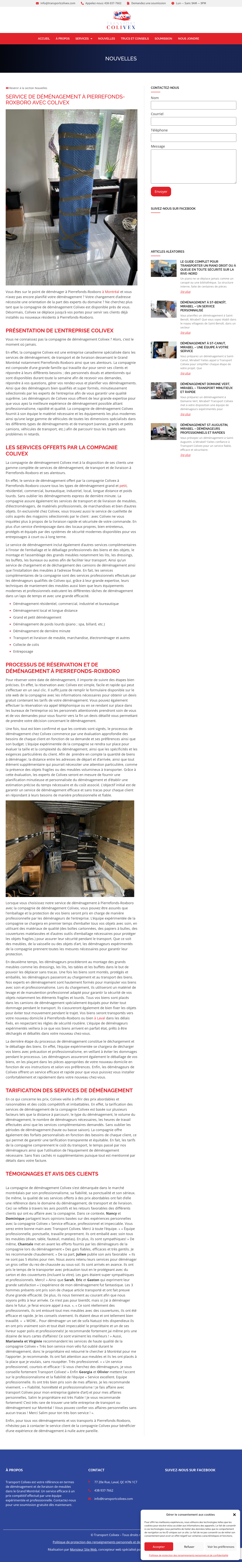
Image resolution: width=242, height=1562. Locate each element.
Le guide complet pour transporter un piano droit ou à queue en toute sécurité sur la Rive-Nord (208, 267)
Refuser (189, 1547)
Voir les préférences (221, 1547)
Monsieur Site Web (83, 1549)
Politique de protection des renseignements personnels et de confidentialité (188, 1555)
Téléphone (159, 130)
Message (158, 146)
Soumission (163, 38)
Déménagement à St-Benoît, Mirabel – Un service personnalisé (203, 306)
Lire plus (185, 291)
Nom (155, 98)
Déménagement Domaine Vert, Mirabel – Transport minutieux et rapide (206, 388)
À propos (63, 38)
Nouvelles (106, 38)
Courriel (157, 114)
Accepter (159, 1547)
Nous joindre (188, 38)
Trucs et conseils (135, 38)
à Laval (100, 1018)
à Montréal (110, 291)
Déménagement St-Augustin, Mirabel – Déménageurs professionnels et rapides (204, 429)
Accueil (44, 38)
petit (123, 485)
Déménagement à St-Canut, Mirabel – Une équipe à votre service (204, 347)
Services (82, 38)
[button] (234, 1515)
